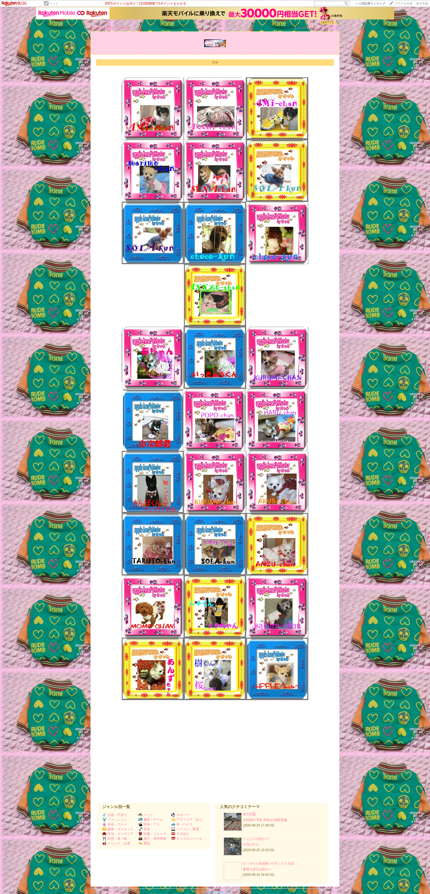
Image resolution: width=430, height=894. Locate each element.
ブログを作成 (403, 3)
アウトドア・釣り (189, 819)
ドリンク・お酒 (119, 843)
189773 (327, 22)
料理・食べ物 (117, 838)
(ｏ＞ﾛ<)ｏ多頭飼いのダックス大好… (270, 863)
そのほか (182, 834)
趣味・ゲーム (153, 819)
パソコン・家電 (187, 829)
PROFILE (124, 28)
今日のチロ (251, 844)
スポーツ (182, 815)
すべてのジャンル (189, 838)
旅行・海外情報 (155, 838)
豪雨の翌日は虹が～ (257, 869)
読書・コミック (155, 834)
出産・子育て (117, 815)
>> (370, 3)
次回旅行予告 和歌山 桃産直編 (265, 820)
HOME (96, 28)
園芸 (147, 843)
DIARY (109, 28)
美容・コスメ (117, 824)
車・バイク (184, 824)
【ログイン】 (329, 28)
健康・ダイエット (120, 829)
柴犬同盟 (249, 814)
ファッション (117, 819)
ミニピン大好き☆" (256, 839)
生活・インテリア (120, 834)
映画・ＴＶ (152, 824)
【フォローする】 (306, 28)
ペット (53, 3)
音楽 (147, 829)
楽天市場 (422, 3)
